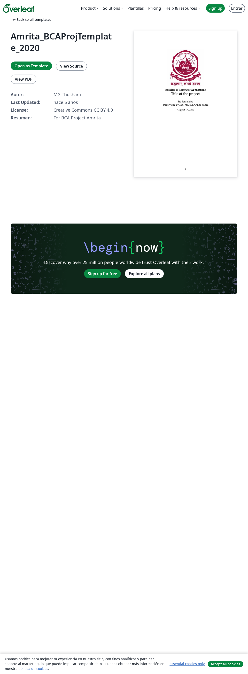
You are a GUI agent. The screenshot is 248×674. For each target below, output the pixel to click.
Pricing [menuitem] (154, 8)
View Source (71, 66)
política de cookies (33, 668)
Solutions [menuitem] (111, 8)
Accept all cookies (225, 664)
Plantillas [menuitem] (135, 8)
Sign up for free (102, 273)
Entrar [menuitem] (237, 8)
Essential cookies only (187, 663)
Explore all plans (144, 273)
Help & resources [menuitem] (181, 8)
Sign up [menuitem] (215, 8)
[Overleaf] (18, 8)
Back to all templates (31, 19)
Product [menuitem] (88, 8)
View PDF (23, 79)
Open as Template (31, 66)
